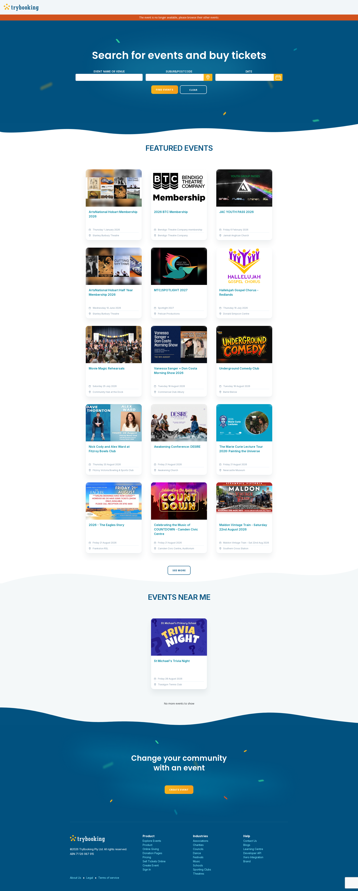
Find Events (164, 89)
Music (196, 861)
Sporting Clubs (202, 869)
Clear (193, 89)
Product (147, 844)
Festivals (198, 857)
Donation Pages (152, 853)
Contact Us (250, 840)
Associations (200, 840)
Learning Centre (253, 849)
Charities (198, 844)
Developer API (252, 853)
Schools (198, 865)
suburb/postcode (179, 71)
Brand (247, 861)
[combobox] (179, 77)
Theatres (198, 873)
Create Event (179, 789)
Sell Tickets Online (154, 861)
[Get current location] (208, 77)
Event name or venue (109, 71)
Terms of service (108, 877)
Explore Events (152, 840)
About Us (75, 877)
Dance (197, 853)
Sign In (147, 869)
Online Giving (151, 849)
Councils (198, 849)
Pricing (147, 857)
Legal (89, 877)
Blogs (246, 844)
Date (249, 71)
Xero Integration (253, 857)
